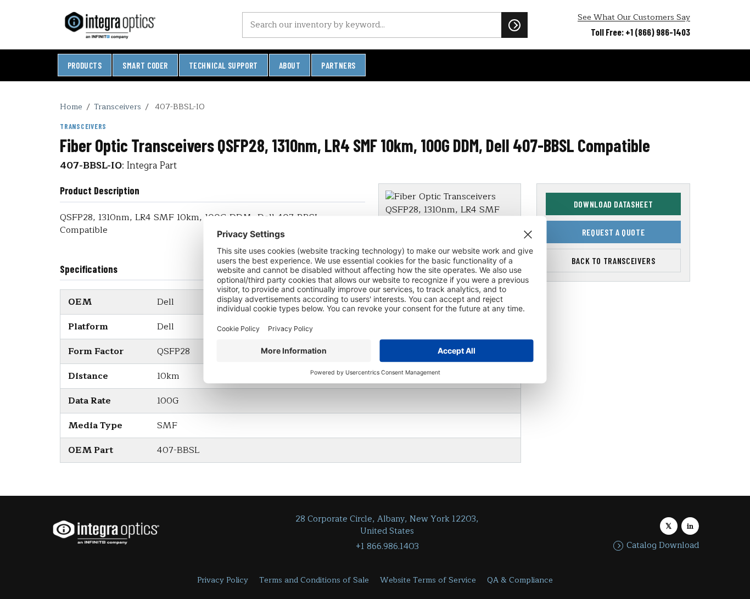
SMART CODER (145, 65)
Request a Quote (613, 232)
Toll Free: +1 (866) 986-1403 (640, 31)
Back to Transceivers (614, 261)
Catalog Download (662, 546)
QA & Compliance (520, 580)
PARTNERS (338, 65)
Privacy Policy (222, 580)
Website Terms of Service (428, 580)
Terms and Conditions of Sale (314, 580)
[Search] (514, 24)
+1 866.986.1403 (387, 546)
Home (71, 106)
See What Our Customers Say (634, 17)
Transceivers (117, 106)
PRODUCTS (85, 65)
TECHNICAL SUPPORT (223, 65)
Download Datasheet (613, 204)
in (690, 526)
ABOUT (290, 65)
